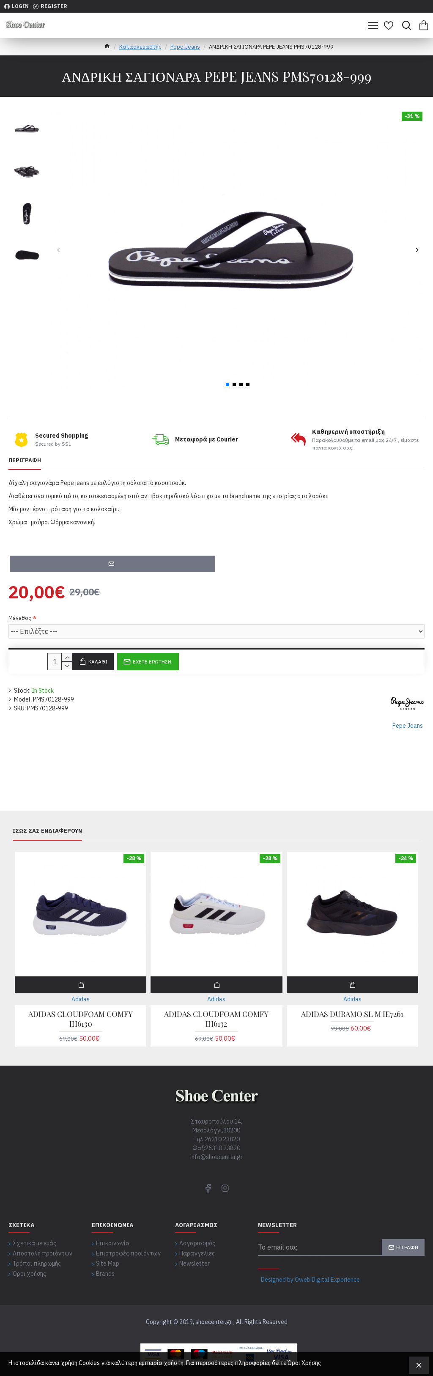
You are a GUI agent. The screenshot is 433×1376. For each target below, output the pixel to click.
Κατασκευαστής (140, 46)
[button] (58, 250)
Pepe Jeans (185, 46)
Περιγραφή (24, 460)
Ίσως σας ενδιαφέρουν (47, 831)
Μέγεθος (19, 618)
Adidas (80, 999)
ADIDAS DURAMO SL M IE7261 (352, 1014)
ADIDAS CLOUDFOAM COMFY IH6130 (80, 1019)
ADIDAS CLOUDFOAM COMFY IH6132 (216, 1019)
